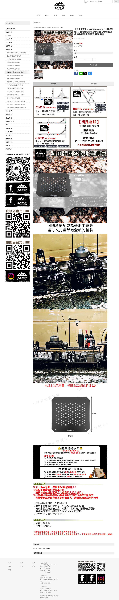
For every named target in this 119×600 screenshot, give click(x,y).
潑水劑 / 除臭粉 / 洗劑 (13, 98)
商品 (47, 16)
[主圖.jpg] (39, 75)
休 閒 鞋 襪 (9, 138)
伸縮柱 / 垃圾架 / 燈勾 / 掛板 (15, 72)
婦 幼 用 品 (9, 32)
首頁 (38, 16)
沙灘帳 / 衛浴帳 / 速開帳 (14, 59)
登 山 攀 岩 (9, 118)
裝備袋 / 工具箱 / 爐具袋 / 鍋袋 (16, 82)
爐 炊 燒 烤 (9, 114)
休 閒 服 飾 (9, 142)
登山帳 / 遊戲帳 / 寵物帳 (14, 56)
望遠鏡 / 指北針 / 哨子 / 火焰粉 (16, 104)
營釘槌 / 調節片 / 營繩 (13, 78)
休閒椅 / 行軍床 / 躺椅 (13, 65)
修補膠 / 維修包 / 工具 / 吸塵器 (16, 95)
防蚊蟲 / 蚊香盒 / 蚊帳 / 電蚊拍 (16, 101)
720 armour (9, 125)
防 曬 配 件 (9, 149)
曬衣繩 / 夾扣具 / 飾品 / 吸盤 (15, 75)
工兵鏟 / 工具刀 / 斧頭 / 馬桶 (15, 91)
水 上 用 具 (9, 39)
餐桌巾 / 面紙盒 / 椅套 (13, 69)
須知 (63, 16)
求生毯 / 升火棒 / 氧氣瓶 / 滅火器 (16, 107)
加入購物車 (93, 65)
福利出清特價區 (10, 28)
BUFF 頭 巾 (9, 132)
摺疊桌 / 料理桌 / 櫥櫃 (13, 62)
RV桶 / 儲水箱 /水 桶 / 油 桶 (15, 85)
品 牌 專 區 (9, 46)
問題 (72, 16)
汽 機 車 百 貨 (10, 121)
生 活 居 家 (9, 42)
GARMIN (8, 35)
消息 (55, 16)
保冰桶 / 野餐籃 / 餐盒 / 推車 (15, 88)
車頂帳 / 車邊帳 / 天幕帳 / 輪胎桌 (16, 52)
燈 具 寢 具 (9, 111)
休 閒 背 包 (9, 128)
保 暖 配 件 (9, 145)
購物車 (95, 1)
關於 (33, 566)
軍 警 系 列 (9, 135)
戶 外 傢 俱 (9, 49)
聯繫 (80, 16)
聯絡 (9, 570)
